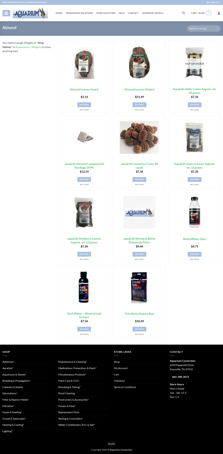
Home (59, 13)
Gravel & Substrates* (14, 418)
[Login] (219, 13)
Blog (122, 13)
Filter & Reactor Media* (15, 399)
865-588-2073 (213, 2)
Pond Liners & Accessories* (73, 399)
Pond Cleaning (66, 393)
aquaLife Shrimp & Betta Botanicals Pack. (139, 240)
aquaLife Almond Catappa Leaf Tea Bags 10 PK (84, 165)
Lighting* (7, 431)
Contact (133, 13)
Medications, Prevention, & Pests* (77, 368)
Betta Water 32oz (194, 239)
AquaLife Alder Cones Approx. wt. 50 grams (194, 91)
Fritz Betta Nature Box (139, 313)
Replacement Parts (69, 412)
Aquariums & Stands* (14, 374)
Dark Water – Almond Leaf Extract (84, 315)
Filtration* (8, 405)
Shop (117, 361)
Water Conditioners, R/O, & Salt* (76, 424)
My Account (121, 368)
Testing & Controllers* (70, 418)
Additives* (8, 361)
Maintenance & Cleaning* (72, 361)
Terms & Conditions (125, 387)
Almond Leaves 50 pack (139, 89)
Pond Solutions (105, 13)
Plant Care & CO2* (68, 380)
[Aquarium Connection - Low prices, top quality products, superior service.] (30, 13)
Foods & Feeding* (12, 412)
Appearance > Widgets (28, 46)
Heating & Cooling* (13, 424)
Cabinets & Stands (12, 387)
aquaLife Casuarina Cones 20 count (139, 165)
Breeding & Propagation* (16, 380)
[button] (201, 13)
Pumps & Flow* (66, 405)
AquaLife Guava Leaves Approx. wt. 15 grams (194, 165)
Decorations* (9, 393)
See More (84, 105)
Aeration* (7, 368)
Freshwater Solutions (79, 13)
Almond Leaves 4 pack (84, 89)
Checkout (119, 380)
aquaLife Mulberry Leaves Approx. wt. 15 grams (84, 240)
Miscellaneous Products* (72, 374)
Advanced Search (152, 13)
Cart (116, 374)
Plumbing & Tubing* (69, 387)
